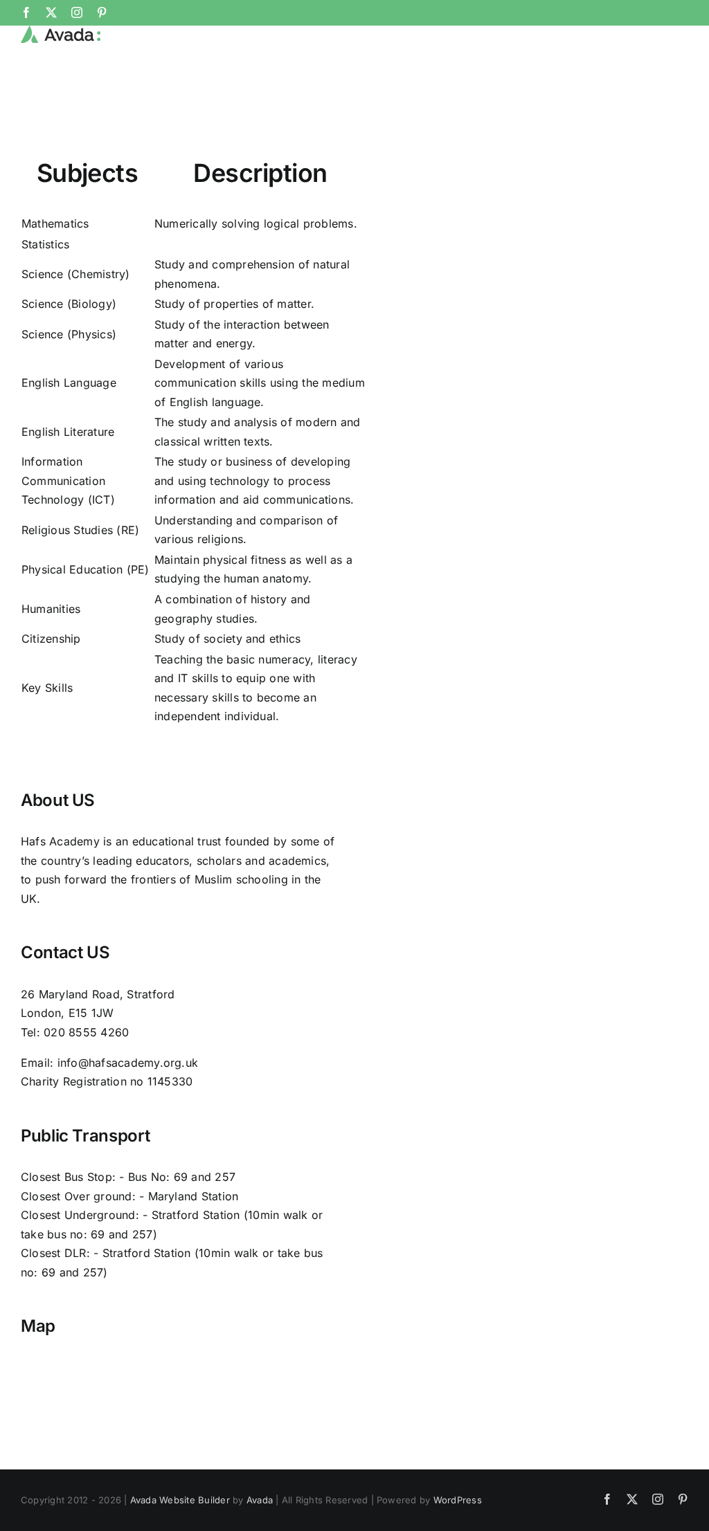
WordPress (457, 1499)
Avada (259, 1499)
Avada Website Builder (180, 1499)
